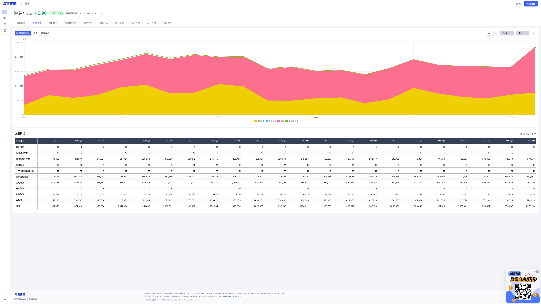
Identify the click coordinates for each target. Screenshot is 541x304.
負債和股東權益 (23, 33)
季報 (521, 33)
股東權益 (45, 33)
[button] (4, 12)
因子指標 (119, 22)
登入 (518, 3)
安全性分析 (70, 22)
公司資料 (151, 22)
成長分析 (87, 22)
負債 (35, 33)
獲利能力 (53, 22)
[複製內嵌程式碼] (533, 33)
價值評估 (103, 22)
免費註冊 (530, 3)
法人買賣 (135, 22)
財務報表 (37, 22)
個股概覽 (21, 22)
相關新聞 (167, 22)
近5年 (504, 33)
